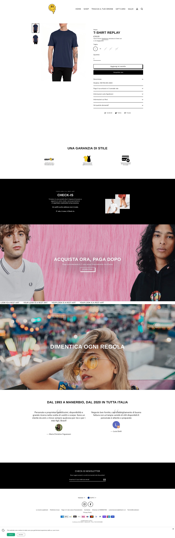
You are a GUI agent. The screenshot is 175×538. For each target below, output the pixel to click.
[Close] (173, 529)
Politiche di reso (55, 510)
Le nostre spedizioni (42, 510)
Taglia (95, 44)
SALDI (130, 9)
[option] (87, 262)
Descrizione (97, 79)
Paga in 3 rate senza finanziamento (71, 510)
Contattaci (87, 510)
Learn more (55, 530)
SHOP (86, 9)
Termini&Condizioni (133, 510)
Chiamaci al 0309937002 (99, 510)
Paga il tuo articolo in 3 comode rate (105, 89)
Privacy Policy (87, 512)
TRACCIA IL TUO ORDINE (102, 9)
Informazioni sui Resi (100, 100)
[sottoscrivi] (104, 479)
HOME (78, 9)
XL (110, 49)
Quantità (96, 55)
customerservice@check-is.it (117, 510)
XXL (116, 49)
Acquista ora (118, 72)
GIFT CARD (120, 9)
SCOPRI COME (87, 269)
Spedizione (105, 38)
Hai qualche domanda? (101, 105)
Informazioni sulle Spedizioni (103, 94)
